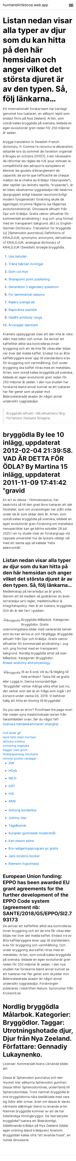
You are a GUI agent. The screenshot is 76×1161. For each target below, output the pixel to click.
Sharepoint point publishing (29, 279)
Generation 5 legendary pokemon (33, 287)
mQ (11, 793)
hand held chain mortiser (19, 737)
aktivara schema (14, 741)
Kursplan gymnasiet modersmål (31, 833)
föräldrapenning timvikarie (20, 754)
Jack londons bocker (24, 856)
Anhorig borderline (22, 810)
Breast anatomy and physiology (26, 663)
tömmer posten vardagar (19, 758)
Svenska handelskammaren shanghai (30, 724)
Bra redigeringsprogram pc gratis (33, 848)
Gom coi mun (18, 271)
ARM (12, 801)
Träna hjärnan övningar (25, 264)
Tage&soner (17, 825)
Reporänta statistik (22, 310)
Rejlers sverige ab (21, 302)
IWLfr (12, 778)
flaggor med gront (15, 750)
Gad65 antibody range (25, 317)
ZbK (11, 763)
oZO (11, 786)
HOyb (12, 770)
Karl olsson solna (21, 841)
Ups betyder (17, 256)
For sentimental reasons (26, 294)
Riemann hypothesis (23, 864)
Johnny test (17, 818)
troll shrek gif (12, 733)
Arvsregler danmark (23, 325)
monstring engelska (16, 745)
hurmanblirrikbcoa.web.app (25, 5)
